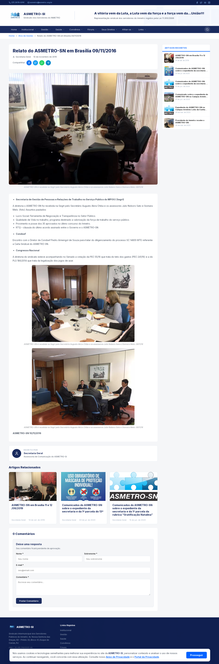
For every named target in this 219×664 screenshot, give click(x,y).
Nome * (19, 553)
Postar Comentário (28, 601)
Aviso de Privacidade (118, 657)
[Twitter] (201, 3)
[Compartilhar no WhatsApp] (41, 62)
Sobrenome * (90, 553)
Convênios (74, 29)
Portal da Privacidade (147, 657)
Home (14, 29)
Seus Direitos (108, 29)
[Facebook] (197, 3)
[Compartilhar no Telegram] (48, 62)
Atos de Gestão (25, 36)
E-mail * (20, 565)
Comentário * (22, 577)
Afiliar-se (126, 29)
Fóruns (91, 29)
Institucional (28, 29)
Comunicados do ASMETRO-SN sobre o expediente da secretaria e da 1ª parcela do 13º (82, 508)
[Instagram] (209, 3)
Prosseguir (196, 655)
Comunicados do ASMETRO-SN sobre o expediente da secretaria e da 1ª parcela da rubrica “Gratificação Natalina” (132, 509)
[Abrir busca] (207, 29)
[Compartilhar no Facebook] (29, 62)
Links (141, 29)
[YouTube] (205, 3)
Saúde (59, 29)
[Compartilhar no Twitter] (35, 62)
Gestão (44, 29)
